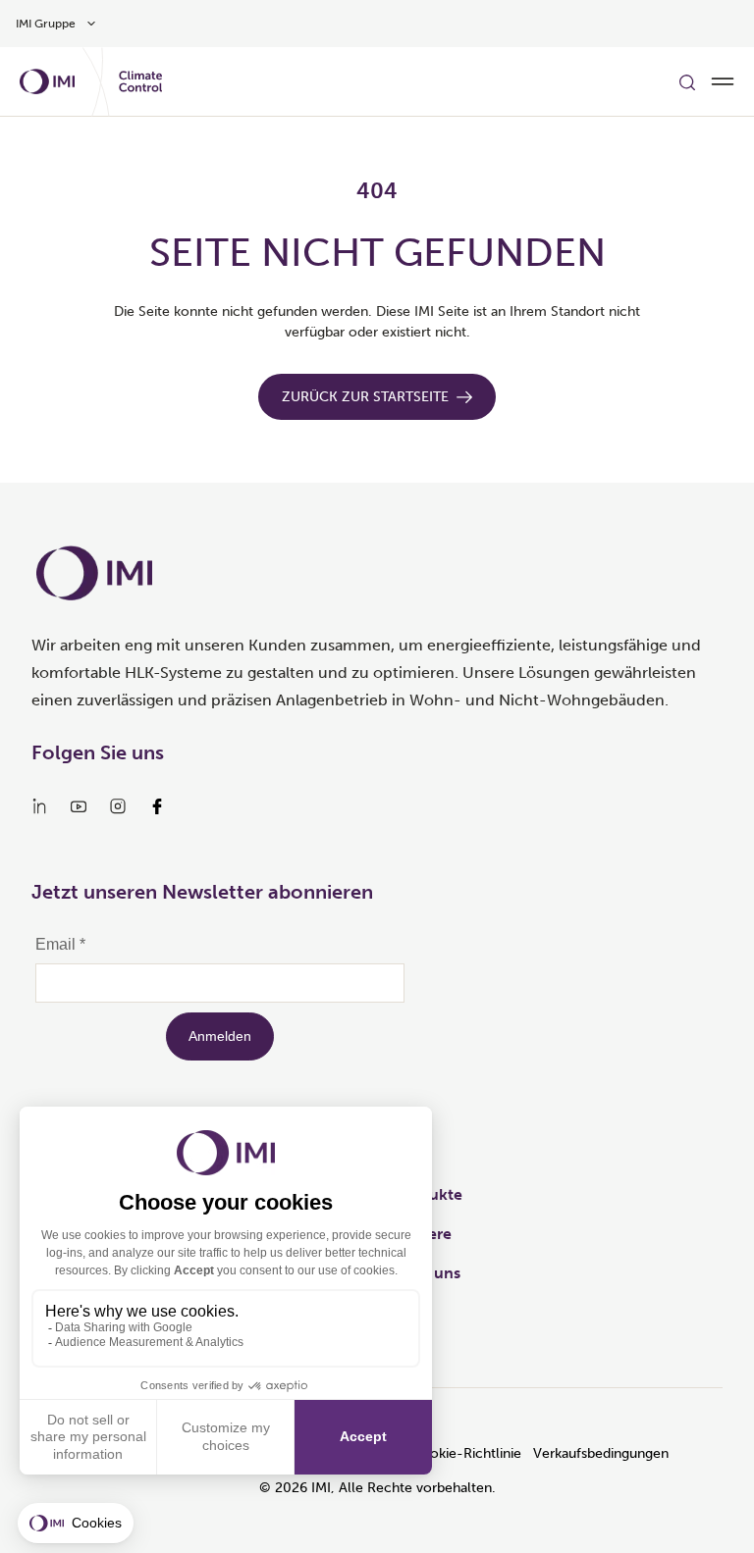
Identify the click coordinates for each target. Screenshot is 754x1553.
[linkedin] (39, 806)
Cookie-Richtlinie (466, 1453)
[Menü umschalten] (722, 81)
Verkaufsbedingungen (601, 1453)
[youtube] (78, 806)
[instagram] (118, 806)
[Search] (687, 81)
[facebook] (157, 806)
